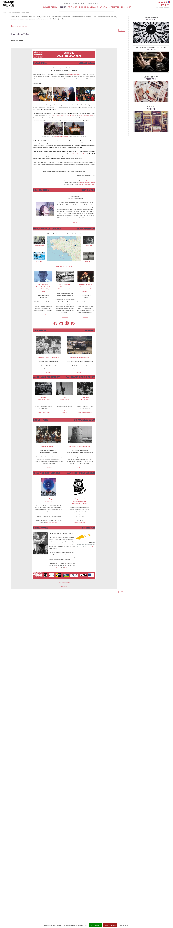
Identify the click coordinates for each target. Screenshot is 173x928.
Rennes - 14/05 (88, 245)
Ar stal (103, 7)
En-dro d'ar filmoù (88, 7)
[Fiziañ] (162, 2)
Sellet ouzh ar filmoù (40, 556)
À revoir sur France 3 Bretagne (84, 412)
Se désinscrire (64, 586)
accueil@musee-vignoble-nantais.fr (86, 182)
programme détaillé (80, 522)
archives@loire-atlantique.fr (88, 180)
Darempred (114, 7)
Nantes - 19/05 (88, 261)
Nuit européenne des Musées (79, 154)
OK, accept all (95, 925)
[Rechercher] (108, 3)
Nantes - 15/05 (39, 261)
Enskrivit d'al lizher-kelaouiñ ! (19, 26)
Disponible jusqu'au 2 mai (43, 412)
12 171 (165, 5)
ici (41, 516)
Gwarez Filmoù (50, 7)
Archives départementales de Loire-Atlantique (63, 115)
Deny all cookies (110, 925)
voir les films (91, 546)
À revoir (64, 410)
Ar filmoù (73, 7)
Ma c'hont (126, 7)
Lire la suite (79, 372)
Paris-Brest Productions (51, 522)
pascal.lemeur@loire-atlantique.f (87, 184)
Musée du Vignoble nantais (85, 115)
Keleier (62, 7)
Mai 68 (65, 568)
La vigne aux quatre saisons (61, 136)
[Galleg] (168, 2)
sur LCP (64, 412)
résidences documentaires (74, 74)
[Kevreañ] (164, 2)
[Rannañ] (166, 2)
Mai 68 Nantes (57, 568)
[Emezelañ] (159, 2)
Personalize (124, 925)
